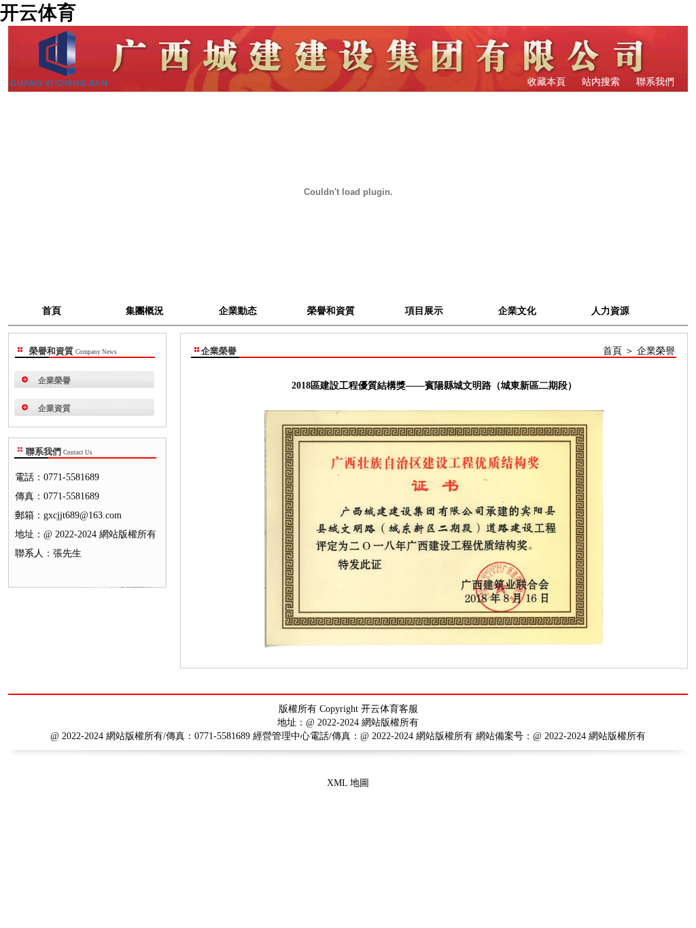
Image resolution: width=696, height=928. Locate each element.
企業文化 (517, 311)
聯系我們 (653, 82)
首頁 (51, 311)
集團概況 (145, 311)
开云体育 (38, 12)
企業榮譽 (54, 380)
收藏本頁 (546, 82)
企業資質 (54, 408)
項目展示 (424, 311)
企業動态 (238, 311)
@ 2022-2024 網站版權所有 (589, 736)
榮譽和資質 (331, 311)
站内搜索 (599, 82)
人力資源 (610, 311)
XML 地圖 (348, 783)
